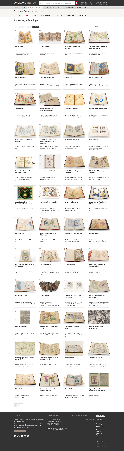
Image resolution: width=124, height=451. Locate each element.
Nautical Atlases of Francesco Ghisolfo (46, 109)
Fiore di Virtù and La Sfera (98, 108)
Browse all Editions (34, 7)
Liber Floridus (94, 233)
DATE (35, 15)
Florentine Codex (46, 264)
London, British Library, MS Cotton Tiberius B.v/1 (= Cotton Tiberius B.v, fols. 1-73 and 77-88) (74, 303)
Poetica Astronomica (72, 140)
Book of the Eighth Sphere (73, 233)
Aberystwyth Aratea (71, 202)
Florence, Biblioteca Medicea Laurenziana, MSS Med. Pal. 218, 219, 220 (49, 272)
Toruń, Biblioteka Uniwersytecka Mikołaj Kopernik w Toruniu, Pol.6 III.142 (23, 179)
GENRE (27, 15)
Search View (106, 27)
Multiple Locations (94, 395)
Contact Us (99, 433)
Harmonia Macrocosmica (48, 202)
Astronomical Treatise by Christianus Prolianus (97, 203)
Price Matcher (100, 426)
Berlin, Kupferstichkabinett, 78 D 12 (49, 395)
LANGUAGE (70, 15)
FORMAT (60, 15)
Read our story (19, 431)
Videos (60, 7)
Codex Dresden (45, 295)
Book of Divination (95, 77)
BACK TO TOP (100, 415)
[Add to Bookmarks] (15, 31)
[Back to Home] (25, 3)
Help (41, 27)
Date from (16, 27)
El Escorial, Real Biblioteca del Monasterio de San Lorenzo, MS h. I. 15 (74, 335)
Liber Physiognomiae (47, 77)
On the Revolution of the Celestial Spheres (23, 172)
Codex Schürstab (21, 77)
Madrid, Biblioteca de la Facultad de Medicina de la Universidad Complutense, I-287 (98, 148)
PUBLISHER (82, 15)
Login (97, 443)
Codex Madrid (45, 46)
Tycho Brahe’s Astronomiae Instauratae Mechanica (98, 390)
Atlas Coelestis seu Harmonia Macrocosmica (24, 203)
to (25, 27)
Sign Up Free (99, 441)
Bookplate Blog (82, 7)
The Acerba (19, 108)
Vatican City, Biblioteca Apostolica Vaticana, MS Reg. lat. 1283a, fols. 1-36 (74, 179)
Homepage (99, 419)
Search (98, 423)
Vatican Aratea (70, 264)
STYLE (18, 15)
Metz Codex (19, 389)
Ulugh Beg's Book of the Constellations (97, 265)
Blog (97, 438)
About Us (98, 431)
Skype (97, 435)
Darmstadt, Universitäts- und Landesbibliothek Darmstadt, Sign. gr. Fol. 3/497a (49, 210)
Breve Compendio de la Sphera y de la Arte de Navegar (48, 141)
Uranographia (69, 358)
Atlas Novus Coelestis (96, 358)
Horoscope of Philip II (47, 171)
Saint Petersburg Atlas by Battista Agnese (98, 47)
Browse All (99, 425)
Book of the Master (71, 108)
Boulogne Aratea (21, 295)
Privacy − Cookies (101, 447)
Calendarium (93, 140)
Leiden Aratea (69, 77)
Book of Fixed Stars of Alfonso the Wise (47, 390)
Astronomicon (20, 233)
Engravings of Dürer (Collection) (96, 327)
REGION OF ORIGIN (47, 15)
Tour (97, 430)
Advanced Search (19, 7)
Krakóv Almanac (20, 326)
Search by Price (49, 7)
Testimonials (70, 7)
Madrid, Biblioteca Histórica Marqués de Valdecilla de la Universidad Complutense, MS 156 (99, 303)
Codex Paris (19, 46)
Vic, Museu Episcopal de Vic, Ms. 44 (49, 364)
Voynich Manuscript (71, 389)
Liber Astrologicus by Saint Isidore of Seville (49, 358)
